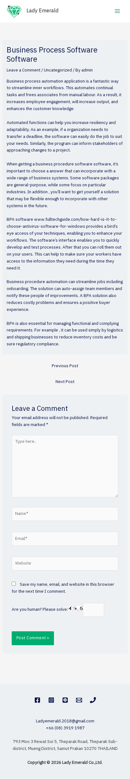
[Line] (65, 700)
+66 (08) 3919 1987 (65, 728)
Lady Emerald (43, 11)
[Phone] (93, 700)
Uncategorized (58, 70)
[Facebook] (37, 700)
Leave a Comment (23, 70)
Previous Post (65, 365)
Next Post (65, 381)
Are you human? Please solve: (40, 609)
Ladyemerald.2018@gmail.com (65, 721)
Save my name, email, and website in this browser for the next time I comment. (63, 588)
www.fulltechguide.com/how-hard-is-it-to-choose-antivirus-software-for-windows (62, 223)
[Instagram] (51, 700)
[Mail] (79, 700)
